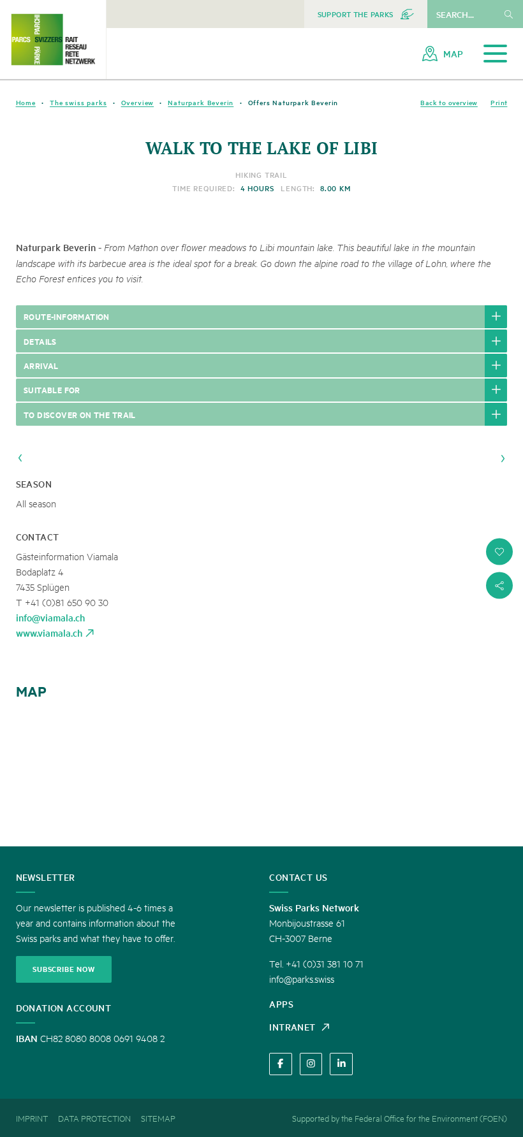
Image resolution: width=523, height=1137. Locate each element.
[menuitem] (365, 14)
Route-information (67, 316)
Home (26, 102)
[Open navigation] (495, 54)
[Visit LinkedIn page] (341, 1064)
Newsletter (45, 877)
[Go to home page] (53, 39)
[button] (499, 552)
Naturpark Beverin (200, 102)
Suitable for (52, 389)
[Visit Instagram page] (311, 1064)
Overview (137, 102)
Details (40, 341)
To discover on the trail (80, 414)
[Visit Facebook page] (280, 1064)
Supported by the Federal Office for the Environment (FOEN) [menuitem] (399, 1118)
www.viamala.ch (49, 632)
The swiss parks (78, 102)
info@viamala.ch (50, 617)
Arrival (41, 365)
